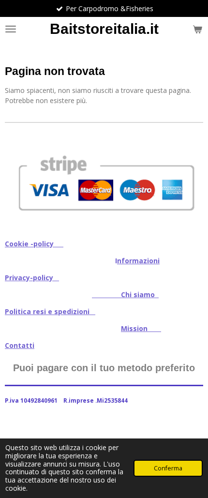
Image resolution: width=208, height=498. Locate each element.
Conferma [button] (168, 468)
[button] (194, 141)
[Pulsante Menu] (10, 29)
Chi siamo (125, 294)
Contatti (19, 345)
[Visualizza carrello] (197, 29)
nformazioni (138, 260)
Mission (141, 328)
